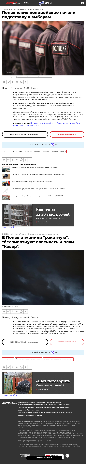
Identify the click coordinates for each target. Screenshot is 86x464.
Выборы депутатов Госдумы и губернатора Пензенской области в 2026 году (45, 412)
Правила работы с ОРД (26, 407)
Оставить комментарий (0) (67, 134)
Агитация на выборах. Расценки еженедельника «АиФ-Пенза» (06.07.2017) (37, 196)
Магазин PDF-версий (54, 402)
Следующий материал (44, 458)
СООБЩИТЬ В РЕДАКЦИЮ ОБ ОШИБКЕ (30, 415)
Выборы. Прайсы (24, 410)
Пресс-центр (41, 402)
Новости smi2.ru (9, 227)
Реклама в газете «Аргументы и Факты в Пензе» (52, 407)
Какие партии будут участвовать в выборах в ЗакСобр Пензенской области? (38, 189)
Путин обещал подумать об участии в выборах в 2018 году (32, 181)
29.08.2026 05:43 (7, 234)
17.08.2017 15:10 (7, 9)
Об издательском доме (26, 402)
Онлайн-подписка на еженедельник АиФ (32, 405)
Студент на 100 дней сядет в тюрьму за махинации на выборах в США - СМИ (38, 174)
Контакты (35, 410)
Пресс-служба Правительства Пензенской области (34, 77)
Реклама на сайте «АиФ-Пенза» (60, 405)
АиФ (16, 306)
